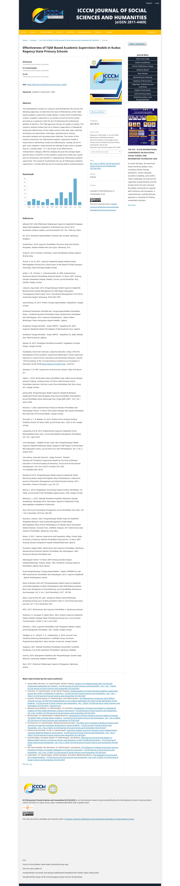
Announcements (84, 32)
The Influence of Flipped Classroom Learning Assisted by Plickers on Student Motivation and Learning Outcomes (73, 748)
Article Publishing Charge (142, 66)
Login (157, 3)
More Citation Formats (100, 152)
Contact (109, 32)
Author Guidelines (142, 62)
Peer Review (143, 73)
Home (23, 32)
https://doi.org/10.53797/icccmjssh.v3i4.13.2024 (46, 84)
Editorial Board (46, 32)
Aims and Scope (142, 59)
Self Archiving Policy (142, 94)
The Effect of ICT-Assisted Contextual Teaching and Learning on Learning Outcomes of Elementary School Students (73, 724)
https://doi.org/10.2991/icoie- (54, 364)
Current (59, 32)
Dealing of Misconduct (142, 81)
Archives (70, 32)
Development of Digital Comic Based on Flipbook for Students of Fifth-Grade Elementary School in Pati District (72, 709)
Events (98, 32)
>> (31, 764)
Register (149, 3)
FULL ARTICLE (98, 112)
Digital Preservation (143, 90)
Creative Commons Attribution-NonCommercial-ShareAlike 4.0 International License (104, 207)
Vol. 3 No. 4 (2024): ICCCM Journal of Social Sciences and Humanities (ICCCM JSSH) (69, 40)
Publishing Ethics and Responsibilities (143, 98)
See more (132, 205)
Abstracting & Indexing (142, 77)
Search (153, 32)
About (32, 32)
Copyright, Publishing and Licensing (142, 85)
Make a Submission (137, 44)
